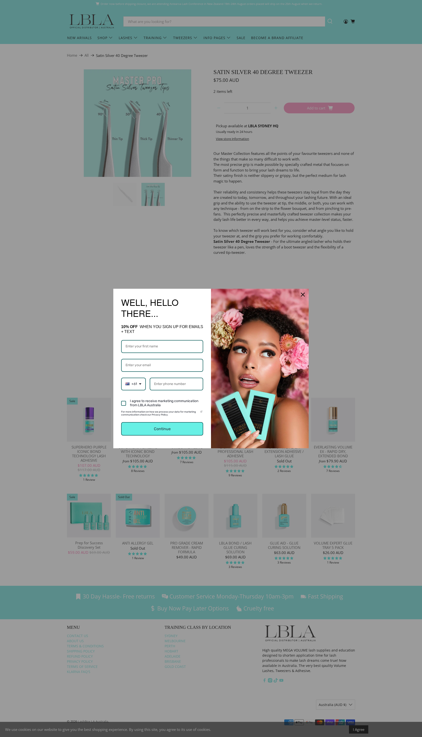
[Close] (303, 294)
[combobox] (133, 384)
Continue (162, 429)
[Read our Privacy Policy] (201, 413)
